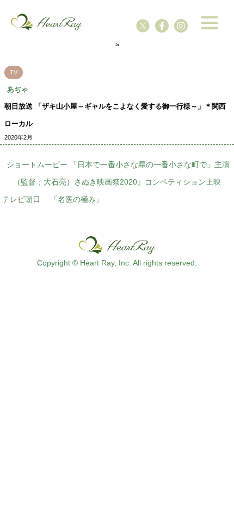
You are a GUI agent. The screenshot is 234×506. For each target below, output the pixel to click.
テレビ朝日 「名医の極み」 (52, 199)
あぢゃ (17, 89)
